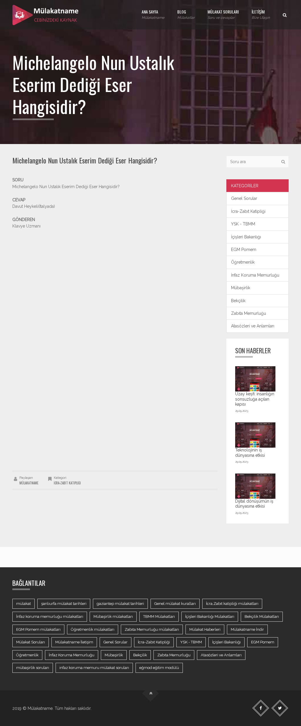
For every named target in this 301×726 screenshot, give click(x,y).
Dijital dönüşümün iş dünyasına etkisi (254, 504)
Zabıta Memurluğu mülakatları (152, 629)
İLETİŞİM (261, 14)
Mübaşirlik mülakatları (113, 616)
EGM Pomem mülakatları (38, 629)
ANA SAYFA (153, 14)
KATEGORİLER (244, 185)
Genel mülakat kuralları (175, 603)
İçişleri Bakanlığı (246, 237)
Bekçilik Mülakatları (262, 616)
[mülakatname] (45, 14)
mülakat (23, 603)
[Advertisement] (115, 271)
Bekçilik (238, 300)
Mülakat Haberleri (204, 629)
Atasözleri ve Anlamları (252, 326)
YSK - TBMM (243, 224)
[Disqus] (115, 388)
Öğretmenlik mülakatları (92, 629)
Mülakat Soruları (30, 642)
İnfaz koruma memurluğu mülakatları (49, 616)
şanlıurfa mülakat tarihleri (63, 603)
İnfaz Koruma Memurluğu (255, 275)
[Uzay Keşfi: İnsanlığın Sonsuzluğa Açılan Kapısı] (255, 379)
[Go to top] (150, 693)
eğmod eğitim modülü (159, 667)
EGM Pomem (243, 249)
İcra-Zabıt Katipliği (67, 483)
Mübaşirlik (240, 287)
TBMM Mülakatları (159, 616)
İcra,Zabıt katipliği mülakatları (232, 603)
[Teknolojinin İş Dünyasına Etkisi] (255, 435)
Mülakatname (29, 483)
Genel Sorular (244, 198)
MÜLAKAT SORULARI (223, 14)
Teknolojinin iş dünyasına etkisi (250, 453)
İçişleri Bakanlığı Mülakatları (209, 616)
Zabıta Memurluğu (248, 313)
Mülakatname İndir (247, 629)
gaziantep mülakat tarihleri (120, 603)
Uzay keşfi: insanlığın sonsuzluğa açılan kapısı (254, 399)
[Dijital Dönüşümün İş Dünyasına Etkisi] (255, 486)
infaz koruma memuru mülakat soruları (94, 667)
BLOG (186, 14)
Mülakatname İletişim (74, 642)
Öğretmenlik (243, 262)
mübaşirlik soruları (32, 667)
